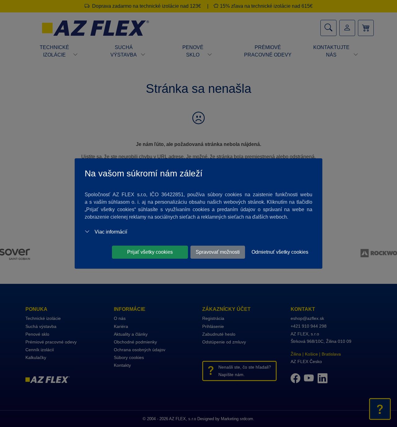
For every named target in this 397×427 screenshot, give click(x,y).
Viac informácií (111, 231)
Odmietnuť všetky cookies (280, 252)
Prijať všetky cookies (150, 252)
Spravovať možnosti (218, 252)
